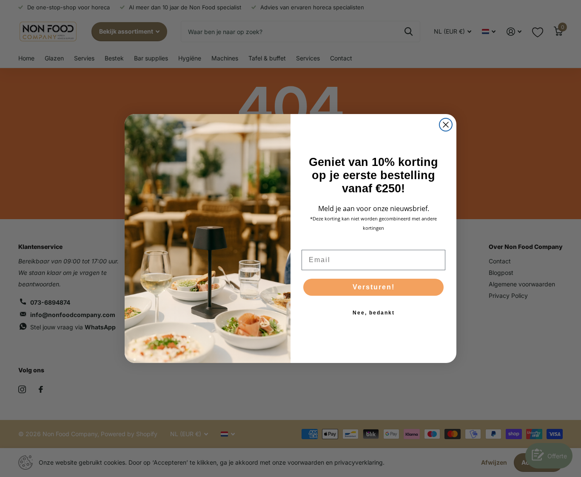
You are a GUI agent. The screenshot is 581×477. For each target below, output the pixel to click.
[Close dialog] (445, 124)
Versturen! (374, 287)
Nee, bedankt (374, 313)
